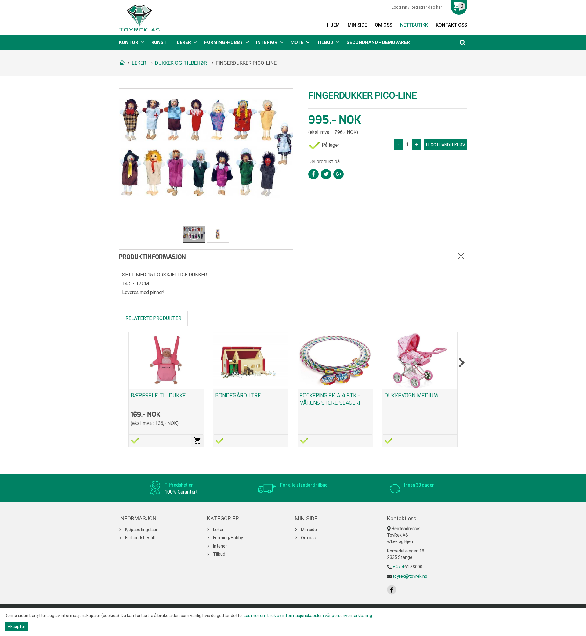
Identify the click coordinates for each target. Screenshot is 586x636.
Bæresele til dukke (158, 395)
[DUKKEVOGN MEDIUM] (419, 360)
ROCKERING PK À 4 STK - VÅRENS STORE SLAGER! (330, 399)
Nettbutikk (414, 25)
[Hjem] (121, 62)
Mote (297, 42)
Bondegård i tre (238, 395)
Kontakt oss (451, 25)
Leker (184, 42)
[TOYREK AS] (139, 18)
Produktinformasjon (152, 257)
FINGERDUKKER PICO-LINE (246, 63)
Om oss (383, 25)
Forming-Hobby (223, 42)
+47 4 (398, 566)
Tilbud (325, 42)
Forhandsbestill (140, 537)
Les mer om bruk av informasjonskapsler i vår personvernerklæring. (308, 615)
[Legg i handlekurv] (197, 441)
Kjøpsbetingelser (141, 529)
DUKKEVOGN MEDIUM (411, 395)
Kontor (128, 42)
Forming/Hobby (228, 537)
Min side (357, 25)
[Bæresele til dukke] (166, 360)
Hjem (333, 25)
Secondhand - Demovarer (378, 42)
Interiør (266, 42)
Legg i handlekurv (445, 144)
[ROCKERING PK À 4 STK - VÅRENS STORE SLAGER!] (335, 360)
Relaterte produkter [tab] (153, 318)
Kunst (159, 42)
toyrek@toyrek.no (409, 576)
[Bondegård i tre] (250, 360)
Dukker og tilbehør (181, 63)
